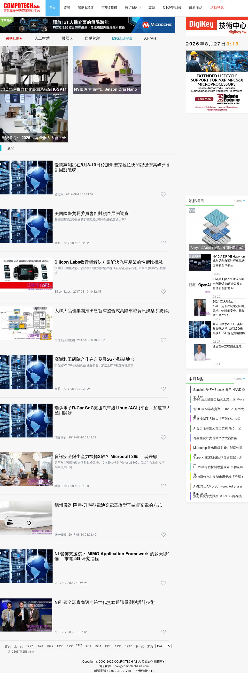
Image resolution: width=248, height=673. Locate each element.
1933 (87, 646)
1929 (49, 646)
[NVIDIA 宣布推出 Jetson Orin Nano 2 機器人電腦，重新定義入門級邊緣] (107, 69)
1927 (29, 646)
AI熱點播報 (14, 38)
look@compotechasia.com (131, 666)
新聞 (11, 148)
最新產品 (195, 7)
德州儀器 (60, 534)
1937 (128, 646)
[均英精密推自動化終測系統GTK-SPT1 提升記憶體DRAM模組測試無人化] (34, 69)
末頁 (150, 646)
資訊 (66, 7)
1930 (60, 646)
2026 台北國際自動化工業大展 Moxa (218, 399)
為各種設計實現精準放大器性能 (215, 438)
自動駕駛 (92, 38)
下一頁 (139, 646)
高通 (57, 243)
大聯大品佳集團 (64, 340)
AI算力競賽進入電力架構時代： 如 (217, 428)
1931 (70, 646)
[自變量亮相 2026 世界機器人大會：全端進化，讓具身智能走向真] (34, 118)
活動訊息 (217, 7)
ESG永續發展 (122, 38)
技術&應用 (133, 7)
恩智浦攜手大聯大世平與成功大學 (216, 418)
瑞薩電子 (60, 437)
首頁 (52, 7)
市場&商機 (109, 7)
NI (55, 583)
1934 (97, 646)
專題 (151, 7)
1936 (118, 646)
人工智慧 (42, 38)
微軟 (57, 486)
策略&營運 (86, 7)
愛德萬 (58, 194)
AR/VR (150, 38)
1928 (39, 646)
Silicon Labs (62, 291)
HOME (237, 201)
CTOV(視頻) (172, 7)
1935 (108, 646)
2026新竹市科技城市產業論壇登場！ (218, 476)
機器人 (67, 38)
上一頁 (18, 646)
